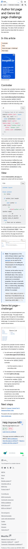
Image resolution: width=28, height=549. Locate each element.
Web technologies (6, 516)
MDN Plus (4, 486)
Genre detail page (6, 416)
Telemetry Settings (6, 542)
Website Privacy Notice (7, 539)
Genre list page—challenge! (10, 48)
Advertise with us (6, 484)
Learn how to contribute (9, 432)
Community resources (7, 500)
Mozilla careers (5, 481)
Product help (4, 489)
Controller (5, 43)
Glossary (3, 527)
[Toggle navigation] (25, 2)
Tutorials (3, 524)
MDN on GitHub (5, 508)
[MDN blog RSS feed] (13, 468)
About (3, 475)
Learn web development (8, 518)
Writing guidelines (6, 502)
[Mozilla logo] (6, 536)
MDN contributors (12, 438)
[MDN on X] (8, 468)
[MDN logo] (4, 460)
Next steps (5, 50)
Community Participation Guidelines (11, 544)
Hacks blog (4, 530)
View (3, 46)
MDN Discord (5, 505)
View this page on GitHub (10, 441)
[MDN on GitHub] (2, 468)
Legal (16, 542)
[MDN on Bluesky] (5, 468)
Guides (3, 521)
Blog (2, 478)
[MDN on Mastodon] (11, 468)
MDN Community (6, 497)
